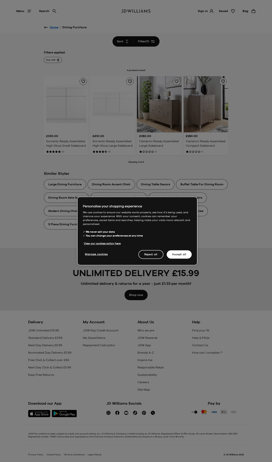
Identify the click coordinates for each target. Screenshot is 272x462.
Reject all (150, 254)
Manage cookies (96, 254)
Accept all (179, 254)
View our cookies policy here (102, 243)
